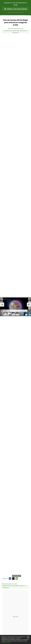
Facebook (10, 578)
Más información (5, 642)
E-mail (17, 578)
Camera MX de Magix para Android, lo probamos (15, 31)
